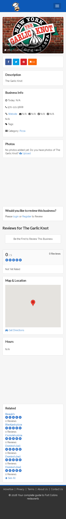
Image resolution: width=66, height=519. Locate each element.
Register (26, 216)
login (16, 216)
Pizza (22, 131)
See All (11, 478)
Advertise (8, 489)
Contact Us (57, 489)
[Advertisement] (33, 181)
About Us (43, 489)
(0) (33, 62)
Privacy (20, 489)
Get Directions (16, 330)
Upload (26, 153)
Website (12, 114)
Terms (31, 489)
